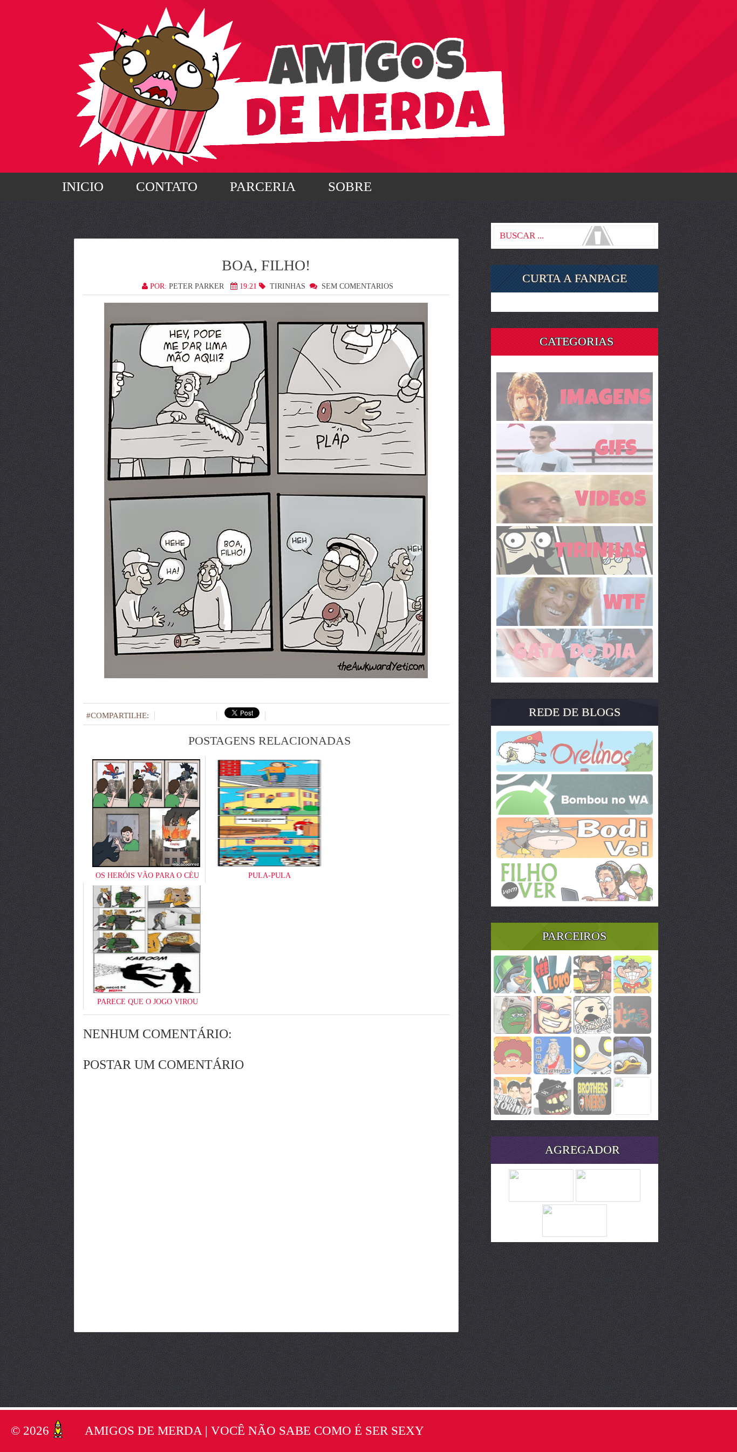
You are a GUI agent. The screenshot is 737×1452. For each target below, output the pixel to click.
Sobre (350, 186)
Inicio (83, 186)
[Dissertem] (512, 1030)
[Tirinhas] (574, 571)
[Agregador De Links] (608, 1198)
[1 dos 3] (632, 1030)
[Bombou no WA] (574, 811)
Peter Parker (196, 286)
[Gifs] (574, 468)
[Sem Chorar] (592, 1071)
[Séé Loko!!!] (552, 990)
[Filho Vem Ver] (574, 897)
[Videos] (574, 520)
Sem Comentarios (357, 286)
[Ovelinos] (574, 768)
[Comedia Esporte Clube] (592, 1111)
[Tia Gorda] (512, 1071)
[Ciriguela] (632, 1111)
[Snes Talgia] (552, 1030)
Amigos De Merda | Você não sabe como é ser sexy (254, 1430)
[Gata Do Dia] (574, 674)
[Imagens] (574, 417)
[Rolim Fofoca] (592, 990)
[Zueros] (552, 1111)
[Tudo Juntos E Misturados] (574, 1233)
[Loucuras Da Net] (541, 1198)
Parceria (263, 186)
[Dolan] (632, 1071)
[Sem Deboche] (512, 990)
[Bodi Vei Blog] (574, 854)
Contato (166, 186)
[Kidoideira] (632, 990)
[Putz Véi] (592, 1030)
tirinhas (287, 286)
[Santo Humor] (552, 1071)
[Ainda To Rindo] (512, 1111)
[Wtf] (574, 622)
